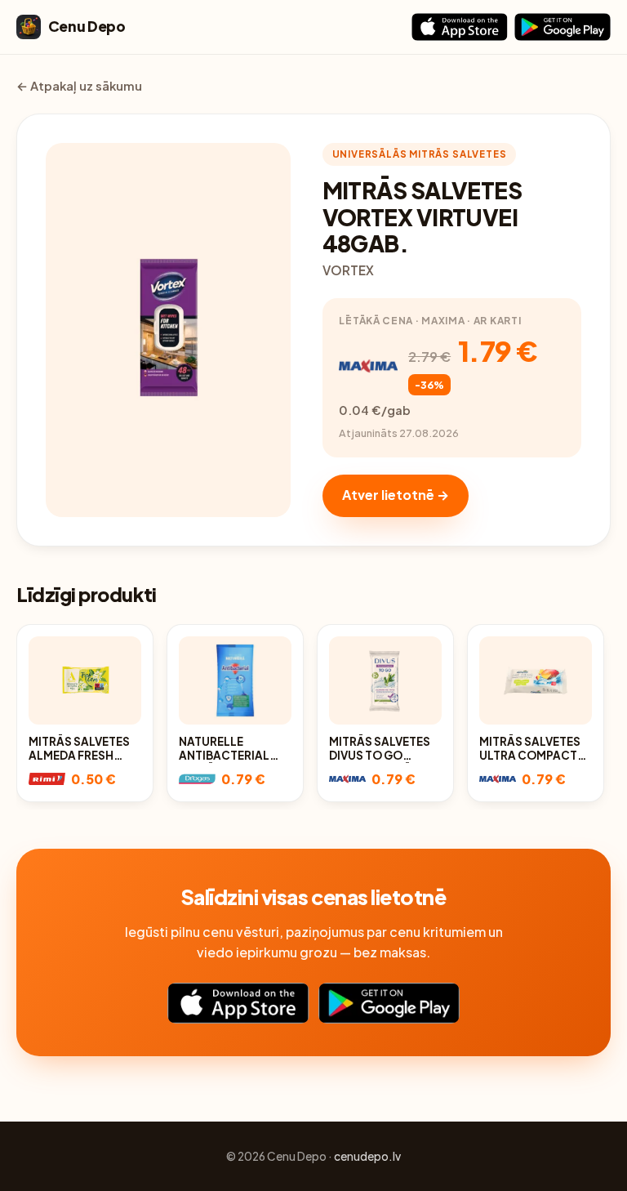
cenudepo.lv (367, 1156)
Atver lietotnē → (395, 494)
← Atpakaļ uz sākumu (79, 85)
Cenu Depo (87, 26)
